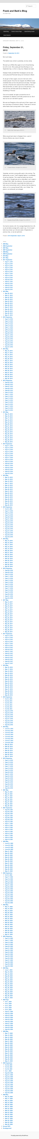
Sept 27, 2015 (9, 531)
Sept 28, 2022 (9, 899)
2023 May (5, 905)
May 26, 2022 (9, 861)
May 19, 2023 (9, 911)
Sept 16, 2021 (9, 833)
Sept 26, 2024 (9, 1021)
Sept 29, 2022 (9, 901)
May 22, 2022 (9, 853)
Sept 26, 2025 (9, 1085)
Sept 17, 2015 (9, 511)
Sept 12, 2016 (9, 578)
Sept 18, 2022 (9, 879)
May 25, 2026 (9, 1114)
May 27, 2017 (9, 628)
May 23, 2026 (9, 1110)
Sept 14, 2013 (9, 400)
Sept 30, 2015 (9, 537)
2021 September (7, 808)
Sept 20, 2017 (9, 649)
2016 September (7, 568)
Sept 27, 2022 (9, 897)
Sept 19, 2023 (9, 944)
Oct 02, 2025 (8, 1065)
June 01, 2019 (9, 728)
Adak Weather (7, 35)
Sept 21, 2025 (9, 1075)
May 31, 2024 (9, 998)
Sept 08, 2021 (9, 818)
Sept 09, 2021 (9, 819)
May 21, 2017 (9, 616)
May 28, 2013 (9, 374)
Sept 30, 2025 (9, 1092)
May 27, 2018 (9, 689)
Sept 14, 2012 (9, 321)
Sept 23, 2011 (9, 285)
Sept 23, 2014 (9, 469)
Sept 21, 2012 (21, 235)
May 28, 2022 (9, 865)
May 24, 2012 (9, 301)
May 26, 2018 (9, 687)
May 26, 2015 (9, 501)
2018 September (7, 697)
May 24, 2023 (9, 920)
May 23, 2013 (9, 364)
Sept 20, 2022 (9, 883)
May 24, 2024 (9, 984)
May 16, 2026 (9, 1096)
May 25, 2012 (9, 303)
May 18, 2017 (9, 610)
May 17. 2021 (9, 796)
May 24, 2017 (9, 622)
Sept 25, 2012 (9, 343)
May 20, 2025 (9, 1039)
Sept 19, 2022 (9, 881)
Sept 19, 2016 (9, 592)
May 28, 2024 (9, 992)
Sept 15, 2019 (9, 762)
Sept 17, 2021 (9, 835)
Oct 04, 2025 (8, 1069)
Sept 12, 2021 (9, 825)
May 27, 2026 (9, 1118)
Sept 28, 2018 (9, 721)
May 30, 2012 (9, 313)
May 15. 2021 (9, 792)
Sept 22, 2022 (9, 887)
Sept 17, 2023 (9, 940)
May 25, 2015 (9, 499)
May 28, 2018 (9, 691)
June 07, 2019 (9, 740)
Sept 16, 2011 (9, 271)
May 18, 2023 (9, 908)
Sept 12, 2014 (9, 448)
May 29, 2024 (9, 994)
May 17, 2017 (9, 608)
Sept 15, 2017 (9, 639)
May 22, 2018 (9, 679)
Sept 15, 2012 (9, 323)
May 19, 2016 (9, 548)
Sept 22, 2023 (9, 950)
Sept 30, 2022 (9, 903)
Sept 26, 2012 (9, 345)
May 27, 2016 (9, 562)
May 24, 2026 (9, 1112)
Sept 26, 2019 (9, 784)
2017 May (5, 600)
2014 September (7, 444)
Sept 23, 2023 (9, 952)
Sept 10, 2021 (9, 821)
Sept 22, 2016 (9, 598)
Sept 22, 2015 (9, 521)
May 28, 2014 (9, 440)
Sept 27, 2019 (9, 786)
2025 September (7, 1063)
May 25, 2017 (9, 624)
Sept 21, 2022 (9, 885)
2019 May (5, 726)
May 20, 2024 (9, 976)
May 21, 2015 (9, 491)
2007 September (7, 250)
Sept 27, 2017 (9, 663)
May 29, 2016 (9, 566)
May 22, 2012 (9, 297)
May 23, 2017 (9, 620)
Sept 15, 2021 (9, 831)
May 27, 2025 (9, 1053)
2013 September (7, 380)
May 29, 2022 (9, 867)
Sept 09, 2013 (9, 390)
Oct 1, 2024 (8, 1001)
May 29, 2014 (9, 442)
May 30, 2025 (9, 1059)
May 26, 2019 (9, 746)
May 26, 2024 (9, 988)
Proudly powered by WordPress (19, 1135)
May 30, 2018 (9, 695)
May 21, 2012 (9, 295)
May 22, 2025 (9, 1043)
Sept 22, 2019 (9, 776)
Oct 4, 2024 (8, 1007)
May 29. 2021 (9, 806)
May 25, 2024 (9, 986)
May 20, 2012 (9, 293)
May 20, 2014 (9, 424)
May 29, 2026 (9, 1122)
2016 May (5, 539)
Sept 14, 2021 (9, 829)
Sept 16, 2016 (9, 586)
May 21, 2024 (9, 978)
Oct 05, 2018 (8, 707)
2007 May (5, 248)
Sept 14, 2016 (9, 582)
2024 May (5, 968)
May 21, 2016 (9, 552)
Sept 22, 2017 (9, 653)
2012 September (12, 235)
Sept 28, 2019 (9, 788)
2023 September (7, 936)
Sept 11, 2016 (9, 576)
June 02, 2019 (9, 730)
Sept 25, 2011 (9, 289)
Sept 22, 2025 (9, 1077)
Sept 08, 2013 (9, 388)
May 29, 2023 (9, 930)
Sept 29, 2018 (9, 723)
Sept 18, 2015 (9, 513)
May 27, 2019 (9, 748)
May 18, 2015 (9, 485)
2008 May (5, 252)
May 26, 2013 (9, 370)
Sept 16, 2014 (9, 455)
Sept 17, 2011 (9, 273)
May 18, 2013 (9, 355)
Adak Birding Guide (29, 31)
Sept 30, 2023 (9, 966)
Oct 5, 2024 (8, 1009)
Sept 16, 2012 (9, 325)
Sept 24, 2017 (9, 657)
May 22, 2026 (9, 1108)
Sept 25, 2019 (9, 782)
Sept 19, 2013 (9, 410)
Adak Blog (6, 31)
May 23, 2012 (9, 299)
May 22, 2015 (9, 493)
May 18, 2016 (9, 546)
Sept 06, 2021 (9, 813)
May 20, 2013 (9, 359)
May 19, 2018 (9, 673)
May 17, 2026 (9, 1098)
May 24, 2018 (9, 683)
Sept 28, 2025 (9, 1089)
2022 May (5, 841)
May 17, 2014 (9, 418)
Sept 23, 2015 (9, 523)
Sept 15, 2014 (9, 453)
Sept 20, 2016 (9, 594)
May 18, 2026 (9, 1100)
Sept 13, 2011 (9, 266)
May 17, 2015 (9, 483)
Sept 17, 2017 (9, 643)
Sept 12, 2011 (9, 264)
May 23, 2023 (9, 918)
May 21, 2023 (9, 914)
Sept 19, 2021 (9, 839)
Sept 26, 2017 (9, 661)
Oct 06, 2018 (8, 709)
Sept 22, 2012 (9, 337)
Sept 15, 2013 (9, 402)
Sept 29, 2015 (9, 535)
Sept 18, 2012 (9, 329)
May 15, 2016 (9, 540)
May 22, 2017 (9, 618)
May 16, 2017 (9, 606)
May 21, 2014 (9, 426)
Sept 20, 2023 (9, 946)
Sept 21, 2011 (9, 281)
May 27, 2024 (9, 990)
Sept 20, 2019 (9, 772)
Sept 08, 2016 (9, 570)
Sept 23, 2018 (9, 711)
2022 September (7, 873)
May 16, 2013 (9, 351)
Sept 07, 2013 (9, 386)
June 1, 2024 (8, 970)
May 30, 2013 (9, 378)
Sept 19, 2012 (9, 331)
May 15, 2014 (9, 414)
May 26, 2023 (9, 924)
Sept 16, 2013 (9, 404)
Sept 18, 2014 (9, 459)
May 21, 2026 (9, 1106)
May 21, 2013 (9, 360)
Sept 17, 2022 (9, 877)
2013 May (5, 349)
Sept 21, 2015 (9, 519)
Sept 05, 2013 (9, 382)
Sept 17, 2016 (9, 588)
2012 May (5, 291)
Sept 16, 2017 (9, 641)
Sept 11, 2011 (9, 262)
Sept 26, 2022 (9, 895)
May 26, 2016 (9, 560)
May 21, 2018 (9, 677)
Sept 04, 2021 (9, 810)
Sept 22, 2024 (9, 1013)
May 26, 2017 (9, 626)
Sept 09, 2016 (9, 572)
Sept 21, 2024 (9, 1011)
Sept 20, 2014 (9, 463)
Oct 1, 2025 (8, 1071)
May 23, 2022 (9, 855)
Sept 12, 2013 (9, 396)
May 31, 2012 (9, 315)
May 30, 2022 (9, 869)
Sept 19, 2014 (9, 461)
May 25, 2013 (9, 368)
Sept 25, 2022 (9, 893)
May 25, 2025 (9, 1049)
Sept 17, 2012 (9, 327)
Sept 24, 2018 (9, 713)
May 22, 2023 (9, 916)
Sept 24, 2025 (9, 1081)
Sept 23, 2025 (9, 1079)
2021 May (5, 790)
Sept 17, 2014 (9, 457)
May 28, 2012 (9, 309)
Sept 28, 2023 (9, 962)
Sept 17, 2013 (9, 406)
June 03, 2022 (9, 847)
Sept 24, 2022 (9, 891)
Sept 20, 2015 (9, 517)
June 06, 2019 (9, 738)
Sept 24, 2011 (9, 287)
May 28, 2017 (9, 630)
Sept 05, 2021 (9, 812)
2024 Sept (6, 999)
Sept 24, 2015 (9, 525)
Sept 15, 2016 (9, 584)
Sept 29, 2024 (9, 1027)
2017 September (7, 633)
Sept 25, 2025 (9, 1083)
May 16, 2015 (9, 481)
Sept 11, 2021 (9, 823)
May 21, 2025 (9, 1041)
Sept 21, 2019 (9, 774)
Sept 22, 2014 (9, 467)
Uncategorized (7, 1128)
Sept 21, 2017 (9, 651)
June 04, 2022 (9, 849)
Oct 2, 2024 (8, 1003)
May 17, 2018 (9, 669)
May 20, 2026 (9, 1104)
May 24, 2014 (9, 432)
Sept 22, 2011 (9, 283)
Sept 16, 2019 (9, 764)
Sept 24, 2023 (9, 954)
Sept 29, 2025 (9, 1091)
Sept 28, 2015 (9, 533)
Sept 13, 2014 (9, 449)
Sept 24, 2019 (9, 780)
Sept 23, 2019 (9, 778)
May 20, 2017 (9, 614)
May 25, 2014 (9, 434)
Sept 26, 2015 (9, 529)
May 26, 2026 (9, 1116)
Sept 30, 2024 (9, 1029)
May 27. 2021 (9, 802)
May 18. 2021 (9, 798)
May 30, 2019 (9, 754)
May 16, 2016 (9, 542)
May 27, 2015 (9, 503)
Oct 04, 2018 (8, 705)
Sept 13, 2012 (9, 319)
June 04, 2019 (9, 734)
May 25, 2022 (9, 859)
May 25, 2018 (9, 685)
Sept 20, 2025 (9, 1073)
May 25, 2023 (9, 922)
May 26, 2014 (9, 436)
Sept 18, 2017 (9, 645)
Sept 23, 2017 (9, 655)
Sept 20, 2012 (9, 333)
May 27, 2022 (9, 863)
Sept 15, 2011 (9, 269)
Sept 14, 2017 (9, 637)
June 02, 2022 (9, 845)
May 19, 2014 (9, 422)
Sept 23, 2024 (9, 1015)
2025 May (5, 1031)
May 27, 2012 (9, 307)
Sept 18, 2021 (9, 837)
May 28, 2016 (9, 564)
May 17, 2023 (9, 906)
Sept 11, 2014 (9, 446)
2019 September (7, 758)
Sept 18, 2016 (9, 590)
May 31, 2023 (9, 934)
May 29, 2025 (9, 1057)
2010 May (5, 256)
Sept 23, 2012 (9, 339)
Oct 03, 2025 (8, 1067)
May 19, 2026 (9, 1102)
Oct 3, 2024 (8, 1005)
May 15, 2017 (9, 604)
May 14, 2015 (9, 477)
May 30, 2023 (9, 932)
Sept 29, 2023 (9, 964)
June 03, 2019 (9, 732)
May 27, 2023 (9, 926)
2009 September (7, 254)
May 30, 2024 (9, 996)
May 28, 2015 (9, 505)
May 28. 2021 (9, 804)
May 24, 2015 (9, 497)
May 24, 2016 (9, 556)
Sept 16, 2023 (9, 938)
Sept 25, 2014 (9, 473)
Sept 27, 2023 (9, 960)
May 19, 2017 (9, 612)
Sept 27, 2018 (9, 719)
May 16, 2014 (9, 416)
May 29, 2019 (9, 752)
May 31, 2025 (9, 1061)
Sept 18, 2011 (9, 275)
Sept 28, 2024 (9, 1025)
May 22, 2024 (9, 980)
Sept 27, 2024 (9, 1023)
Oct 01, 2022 (8, 875)
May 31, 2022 (9, 871)
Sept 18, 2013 (9, 408)
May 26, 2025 (9, 1051)
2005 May (5, 244)
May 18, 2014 (9, 420)
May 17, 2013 (9, 353)
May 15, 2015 (9, 479)
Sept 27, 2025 (9, 1087)
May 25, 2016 (9, 558)
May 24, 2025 (9, 1047)
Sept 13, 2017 (9, 635)
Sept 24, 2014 (9, 471)
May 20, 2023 (9, 912)
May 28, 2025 (9, 1055)
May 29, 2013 (9, 376)
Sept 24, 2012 (9, 341)
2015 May (5, 475)
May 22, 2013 (9, 362)
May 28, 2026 (9, 1120)
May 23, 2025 (9, 1045)
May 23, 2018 (9, 681)
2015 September (7, 507)
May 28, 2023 (9, 928)
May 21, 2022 (9, 851)
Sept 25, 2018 (9, 715)
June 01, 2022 (9, 843)
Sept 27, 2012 (9, 347)
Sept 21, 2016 (9, 596)
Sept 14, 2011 (9, 268)
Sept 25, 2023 (9, 956)
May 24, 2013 (9, 366)
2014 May (5, 412)
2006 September (7, 246)
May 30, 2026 (9, 1124)
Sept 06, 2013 (9, 384)
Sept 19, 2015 (9, 515)
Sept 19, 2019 (9, 770)
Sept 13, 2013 (9, 398)
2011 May (5, 258)
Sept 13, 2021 (9, 827)
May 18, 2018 (9, 671)
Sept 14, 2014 (9, 452)
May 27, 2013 (9, 372)
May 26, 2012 (9, 305)
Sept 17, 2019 (9, 766)
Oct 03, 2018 (8, 703)
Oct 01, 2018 (8, 699)
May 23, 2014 (9, 430)
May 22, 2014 (9, 428)
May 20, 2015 (9, 489)
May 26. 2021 (9, 800)
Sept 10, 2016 (9, 574)
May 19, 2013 (9, 357)
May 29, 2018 (9, 693)
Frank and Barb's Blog (15, 10)
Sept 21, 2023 (9, 948)
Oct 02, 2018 (8, 701)
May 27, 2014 (9, 438)
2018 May (5, 665)
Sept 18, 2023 (9, 942)
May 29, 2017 (9, 632)
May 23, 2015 (9, 495)
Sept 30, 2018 (9, 725)
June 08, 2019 (9, 742)
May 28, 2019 (9, 750)
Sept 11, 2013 (9, 394)
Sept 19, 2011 (9, 277)
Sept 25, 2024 (9, 1019)
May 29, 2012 (9, 311)
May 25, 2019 (9, 744)
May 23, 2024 (9, 982)
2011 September (7, 260)
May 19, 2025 (9, 1037)
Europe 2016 (6, 1126)
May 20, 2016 (9, 550)
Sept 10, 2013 (9, 392)
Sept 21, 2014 (9, 465)
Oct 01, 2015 (8, 509)
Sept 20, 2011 (9, 279)
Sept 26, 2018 (9, 717)
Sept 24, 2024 (9, 1017)
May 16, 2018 (9, 667)
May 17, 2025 (9, 1033)
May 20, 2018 (9, 675)
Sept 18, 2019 (9, 768)
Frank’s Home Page (16, 31)
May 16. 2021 (9, 794)
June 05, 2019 (9, 736)
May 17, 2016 (9, 544)
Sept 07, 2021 (9, 816)
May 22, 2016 (9, 554)
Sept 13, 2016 (9, 580)
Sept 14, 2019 (9, 760)
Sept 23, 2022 (9, 889)
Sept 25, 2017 (9, 659)
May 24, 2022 (9, 857)
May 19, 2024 (9, 974)
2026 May (5, 1094)
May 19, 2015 (9, 487)
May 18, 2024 (9, 972)
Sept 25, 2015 (9, 527)
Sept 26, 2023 (9, 958)
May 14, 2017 (9, 602)
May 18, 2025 (9, 1035)
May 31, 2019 (9, 756)
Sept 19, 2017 (9, 647)
